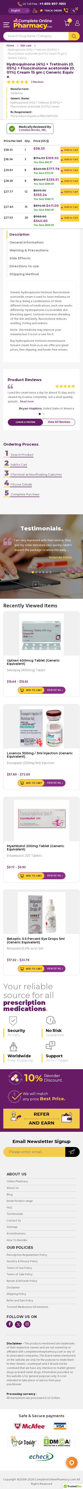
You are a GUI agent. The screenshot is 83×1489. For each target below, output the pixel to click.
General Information (27, 242)
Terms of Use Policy (19, 1268)
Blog (10, 1195)
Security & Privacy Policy (22, 1262)
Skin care (25, 45)
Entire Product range (20, 1201)
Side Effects (20, 258)
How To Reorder (17, 1240)
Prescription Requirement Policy (27, 1255)
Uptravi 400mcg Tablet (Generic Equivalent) (33, 662)
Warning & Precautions (29, 250)
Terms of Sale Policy (20, 1275)
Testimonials (15, 1214)
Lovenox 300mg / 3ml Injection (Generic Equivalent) (40, 754)
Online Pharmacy (17, 1182)
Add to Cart (71, 150)
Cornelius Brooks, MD (32, 130)
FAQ (9, 1208)
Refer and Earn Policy (20, 1301)
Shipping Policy (16, 1294)
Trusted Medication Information (27, 1307)
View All (42, 585)
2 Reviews (37, 82)
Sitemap (12, 1227)
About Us (13, 1188)
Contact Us (14, 1221)
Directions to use (24, 266)
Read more (27, 401)
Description (19, 234)
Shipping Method (24, 274)
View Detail (54, 690)
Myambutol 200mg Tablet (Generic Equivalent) (35, 847)
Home (10, 45)
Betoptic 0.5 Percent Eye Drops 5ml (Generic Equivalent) (36, 940)
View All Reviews (59, 422)
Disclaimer (13, 1288)
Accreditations (16, 1234)
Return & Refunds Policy (22, 1281)
